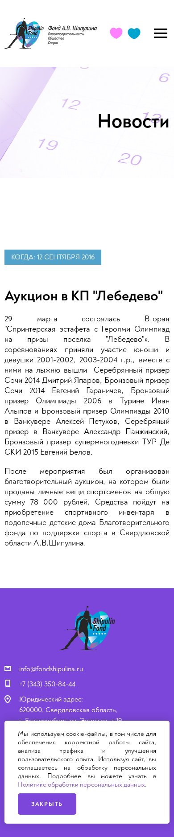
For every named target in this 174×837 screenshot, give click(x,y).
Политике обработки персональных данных (81, 784)
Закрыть (47, 804)
